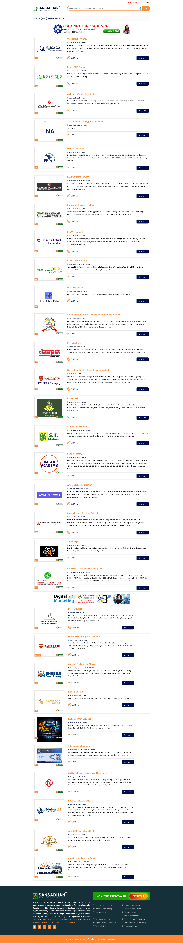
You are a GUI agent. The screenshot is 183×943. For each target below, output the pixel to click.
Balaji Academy (74, 453)
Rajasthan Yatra (75, 691)
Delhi (44, 919)
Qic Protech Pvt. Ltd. (77, 39)
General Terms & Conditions (134, 919)
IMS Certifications (76, 148)
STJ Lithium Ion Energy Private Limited (85, 121)
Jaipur (63, 922)
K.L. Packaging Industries (79, 177)
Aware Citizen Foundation (79, 485)
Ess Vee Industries (76, 232)
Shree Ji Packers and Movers (82, 664)
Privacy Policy (100, 926)
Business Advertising (103, 909)
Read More (142, 58)
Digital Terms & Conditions (105, 922)
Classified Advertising (132, 912)
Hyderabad (63, 919)
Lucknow (71, 922)
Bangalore (52, 919)
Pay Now (138, 896)
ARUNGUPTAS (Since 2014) (81, 831)
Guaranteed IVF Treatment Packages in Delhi (88, 370)
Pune (57, 922)
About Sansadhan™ (131, 916)
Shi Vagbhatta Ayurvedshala (80, 205)
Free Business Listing (103, 905)
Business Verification (131, 905)
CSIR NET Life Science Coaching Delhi (85, 568)
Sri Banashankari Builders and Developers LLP (90, 773)
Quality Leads (100, 912)
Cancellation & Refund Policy (134, 922)
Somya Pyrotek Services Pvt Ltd (82, 513)
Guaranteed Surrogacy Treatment (84, 636)
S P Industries (74, 343)
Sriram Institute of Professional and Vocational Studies (93, 314)
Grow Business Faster (132, 909)
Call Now (74, 58)
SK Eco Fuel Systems (77, 426)
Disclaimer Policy (130, 926)
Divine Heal (72, 398)
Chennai (85, 919)
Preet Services (75, 609)
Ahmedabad (74, 919)
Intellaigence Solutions (79, 746)
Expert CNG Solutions (77, 260)
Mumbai (36, 919)
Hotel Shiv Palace (75, 287)
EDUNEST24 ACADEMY (79, 800)
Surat (51, 922)
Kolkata (36, 922)
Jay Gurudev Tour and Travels (82, 858)
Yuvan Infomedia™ (88, 939)
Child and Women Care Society (82, 94)
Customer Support (102, 919)
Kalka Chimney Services (79, 719)
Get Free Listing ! (139, 2)
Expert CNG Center (76, 67)
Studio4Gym (73, 541)
